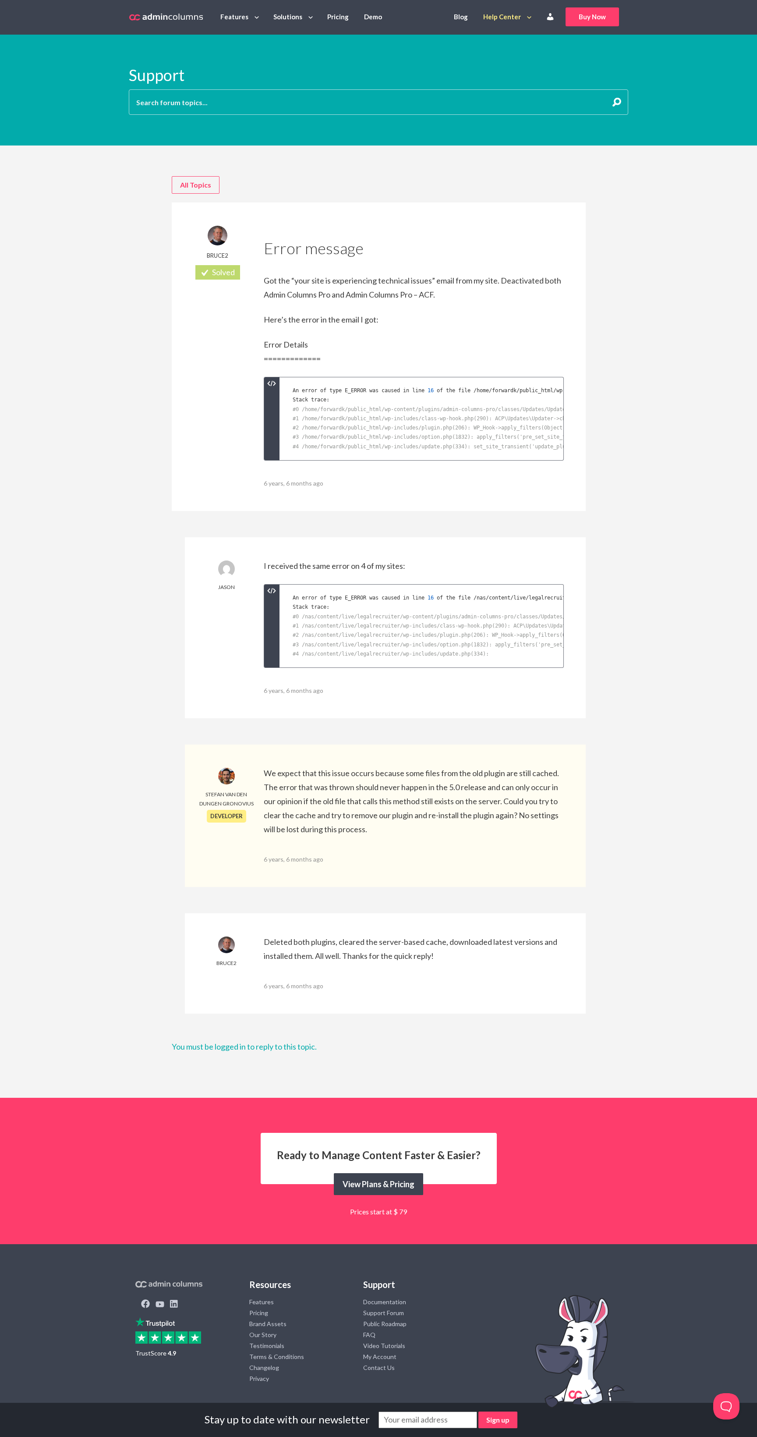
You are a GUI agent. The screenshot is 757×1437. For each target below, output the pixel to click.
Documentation (384, 1302)
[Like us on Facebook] (145, 1304)
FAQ (369, 1334)
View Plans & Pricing (378, 1184)
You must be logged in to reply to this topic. (244, 1046)
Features (234, 17)
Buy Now (592, 17)
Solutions (287, 17)
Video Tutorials (384, 1345)
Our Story (262, 1334)
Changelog (264, 1367)
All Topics (195, 185)
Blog (461, 17)
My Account (379, 1356)
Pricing (338, 17)
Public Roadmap (385, 1323)
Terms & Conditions (276, 1356)
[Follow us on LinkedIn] (174, 1304)
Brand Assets (268, 1323)
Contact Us (379, 1367)
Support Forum (383, 1312)
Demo (373, 17)
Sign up (497, 1420)
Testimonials (266, 1345)
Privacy (259, 1378)
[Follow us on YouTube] (160, 1304)
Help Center (502, 17)
